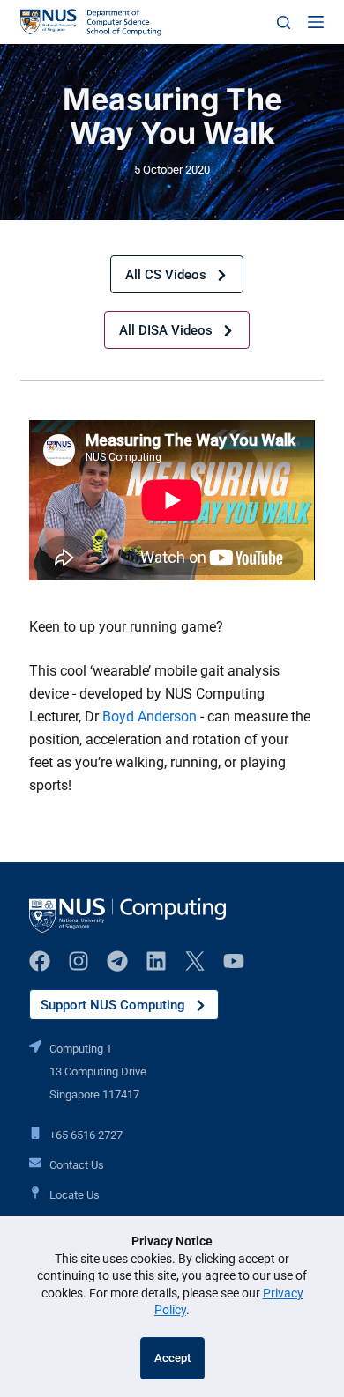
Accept (172, 1357)
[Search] (283, 22)
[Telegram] (117, 961)
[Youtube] (233, 961)
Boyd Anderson (149, 716)
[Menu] (316, 22)
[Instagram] (78, 961)
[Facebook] (39, 961)
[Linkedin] (156, 961)
